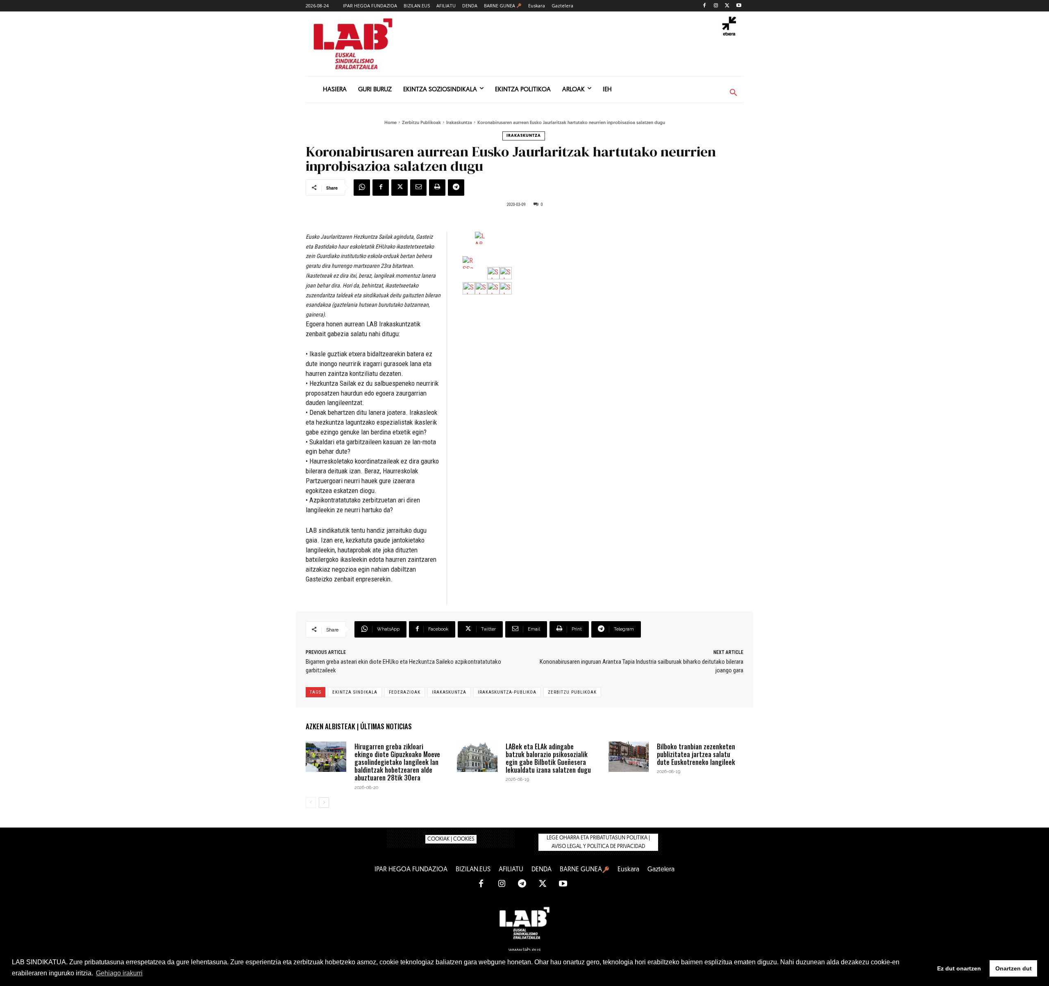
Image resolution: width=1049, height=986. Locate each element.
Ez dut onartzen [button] (959, 968)
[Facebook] (704, 6)
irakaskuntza (449, 692)
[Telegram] (456, 187)
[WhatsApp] (362, 187)
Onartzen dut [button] (1013, 968)
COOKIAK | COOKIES (451, 839)
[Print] (437, 187)
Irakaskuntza (459, 123)
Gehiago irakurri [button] (119, 973)
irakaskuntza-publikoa (507, 692)
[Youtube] (738, 6)
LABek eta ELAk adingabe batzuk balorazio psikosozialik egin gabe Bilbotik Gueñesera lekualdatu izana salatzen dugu (548, 758)
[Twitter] (727, 6)
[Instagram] (716, 6)
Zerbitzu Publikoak (421, 123)
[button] (733, 93)
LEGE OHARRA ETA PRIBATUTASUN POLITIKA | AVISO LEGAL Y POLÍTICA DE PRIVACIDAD (598, 842)
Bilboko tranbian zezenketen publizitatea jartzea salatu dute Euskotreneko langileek (696, 754)
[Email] (418, 187)
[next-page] (324, 802)
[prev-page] (311, 802)
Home (390, 123)
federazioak (404, 692)
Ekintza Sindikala (354, 692)
